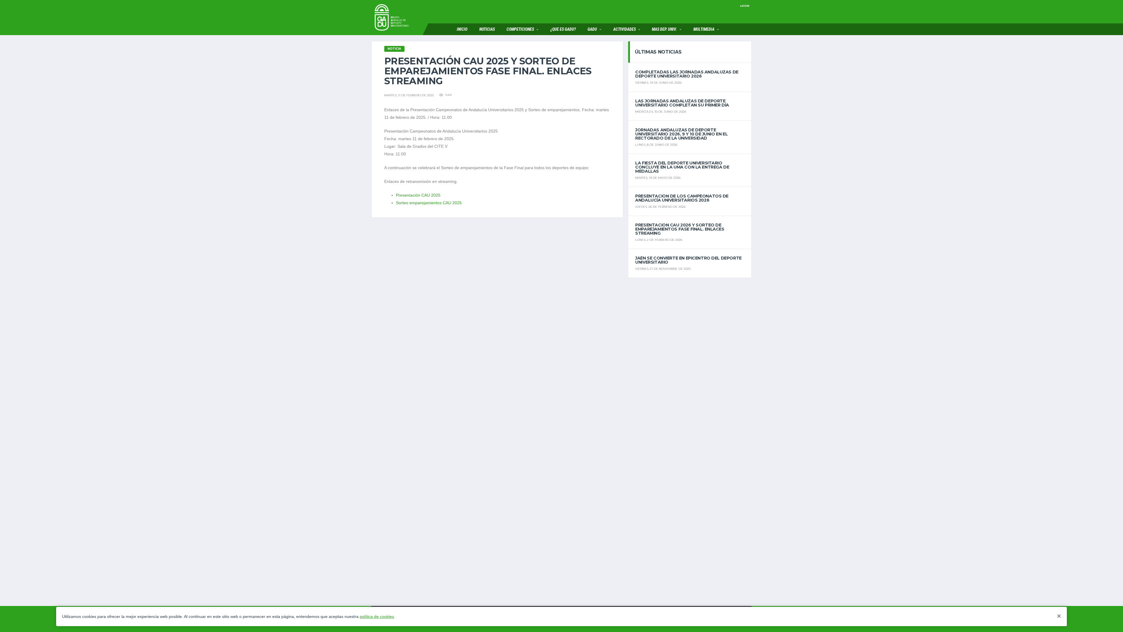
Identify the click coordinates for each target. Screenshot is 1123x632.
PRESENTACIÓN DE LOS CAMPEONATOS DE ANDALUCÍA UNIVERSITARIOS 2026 (681, 198)
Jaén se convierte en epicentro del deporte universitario (688, 260)
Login (744, 5)
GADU (592, 29)
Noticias (487, 29)
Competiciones (520, 29)
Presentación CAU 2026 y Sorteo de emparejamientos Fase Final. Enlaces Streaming (679, 229)
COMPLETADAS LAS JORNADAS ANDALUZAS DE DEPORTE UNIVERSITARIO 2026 (686, 74)
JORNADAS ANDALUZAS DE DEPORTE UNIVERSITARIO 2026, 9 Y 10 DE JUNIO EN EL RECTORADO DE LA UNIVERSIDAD (681, 134)
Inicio (462, 29)
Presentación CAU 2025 (418, 195)
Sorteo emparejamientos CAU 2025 (429, 202)
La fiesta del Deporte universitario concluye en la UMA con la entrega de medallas (682, 167)
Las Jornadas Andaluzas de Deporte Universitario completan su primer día (682, 103)
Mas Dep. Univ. (664, 29)
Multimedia (703, 29)
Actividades (624, 29)
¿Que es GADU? (563, 29)
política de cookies (377, 616)
